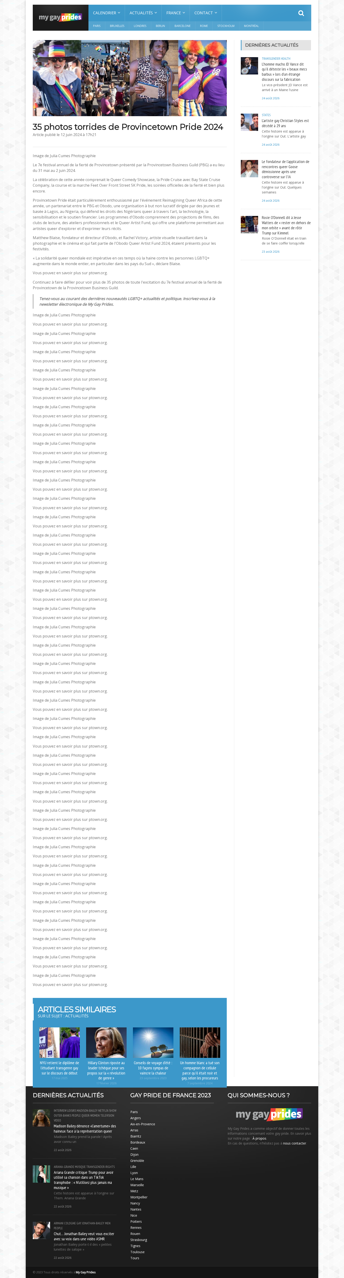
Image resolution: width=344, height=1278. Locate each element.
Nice (133, 1215)
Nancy (135, 1203)
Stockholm (225, 26)
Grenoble (137, 1160)
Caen (134, 1148)
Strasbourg (138, 1239)
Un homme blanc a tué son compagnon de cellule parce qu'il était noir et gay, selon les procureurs (200, 1070)
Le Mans (136, 1179)
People (76, 1115)
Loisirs (71, 1110)
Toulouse (137, 1252)
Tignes (135, 1246)
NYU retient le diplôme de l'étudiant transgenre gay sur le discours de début (59, 1068)
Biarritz (135, 1136)
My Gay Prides (86, 1272)
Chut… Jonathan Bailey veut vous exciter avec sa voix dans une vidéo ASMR (84, 1236)
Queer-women (90, 1115)
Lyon (134, 1173)
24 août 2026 (270, 98)
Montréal (251, 26)
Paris (96, 26)
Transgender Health (276, 58)
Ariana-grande (64, 1167)
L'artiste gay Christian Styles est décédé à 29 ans (285, 123)
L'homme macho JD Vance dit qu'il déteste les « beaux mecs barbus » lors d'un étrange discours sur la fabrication (284, 71)
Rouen (135, 1233)
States (266, 115)
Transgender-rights (100, 1167)
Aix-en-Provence (142, 1124)
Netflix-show (107, 1110)
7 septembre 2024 (199, 1083)
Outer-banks (62, 1115)
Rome (204, 26)
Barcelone (182, 26)
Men (107, 1223)
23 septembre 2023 (153, 1078)
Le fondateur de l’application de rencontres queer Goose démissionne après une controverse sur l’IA (285, 169)
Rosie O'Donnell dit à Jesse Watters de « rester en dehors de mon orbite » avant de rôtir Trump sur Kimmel (286, 225)
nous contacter (294, 1143)
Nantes (135, 1209)
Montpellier (138, 1197)
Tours (134, 1258)
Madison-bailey (87, 1110)
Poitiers (136, 1221)
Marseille (137, 1185)
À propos (259, 1138)
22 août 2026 (62, 1150)
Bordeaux (137, 1142)
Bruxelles (117, 26)
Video (57, 1120)
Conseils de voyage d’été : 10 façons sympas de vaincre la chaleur (153, 1068)
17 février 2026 (106, 1083)
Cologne (70, 1223)
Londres (140, 26)
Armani (58, 1223)
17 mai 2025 (59, 1078)
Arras (134, 1130)
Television (107, 1115)
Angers (135, 1118)
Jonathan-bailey (93, 1223)
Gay (79, 1223)
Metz (134, 1191)
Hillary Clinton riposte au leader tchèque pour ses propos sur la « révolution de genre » (106, 1070)
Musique (80, 1167)
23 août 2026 (270, 252)
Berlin (160, 26)
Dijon (134, 1154)
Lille (133, 1166)
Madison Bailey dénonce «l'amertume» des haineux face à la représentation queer (85, 1128)
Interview (60, 1110)
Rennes (136, 1227)
